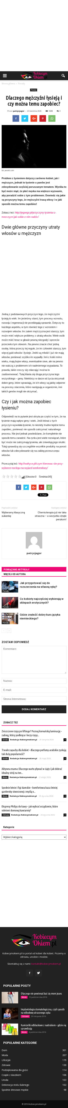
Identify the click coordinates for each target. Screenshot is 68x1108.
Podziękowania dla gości (15, 1070)
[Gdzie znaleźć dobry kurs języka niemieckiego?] (10, 618)
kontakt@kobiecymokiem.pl (46, 963)
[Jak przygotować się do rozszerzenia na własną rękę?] (10, 587)
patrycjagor (18, 111)
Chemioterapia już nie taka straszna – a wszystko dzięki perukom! (50, 516)
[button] (63, 75)
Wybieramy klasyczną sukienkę (13, 514)
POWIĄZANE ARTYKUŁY (16, 569)
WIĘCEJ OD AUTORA (15, 574)
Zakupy (6, 815)
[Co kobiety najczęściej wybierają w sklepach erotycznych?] (10, 602)
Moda (5, 777)
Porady (33, 90)
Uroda (5, 740)
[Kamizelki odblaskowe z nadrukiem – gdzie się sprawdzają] (10, 1029)
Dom (4, 1050)
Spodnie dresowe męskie (15, 1089)
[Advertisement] (34, 36)
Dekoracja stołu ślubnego (15, 1084)
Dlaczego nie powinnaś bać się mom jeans (41, 993)
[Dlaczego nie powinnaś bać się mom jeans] (10, 997)
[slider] (11, 476)
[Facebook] (29, 973)
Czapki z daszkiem (11, 1074)
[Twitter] (38, 973)
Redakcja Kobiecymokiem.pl (23, 739)
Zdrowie (25, 1016)
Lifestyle (6, 1060)
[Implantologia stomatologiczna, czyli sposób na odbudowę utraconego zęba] (10, 1013)
